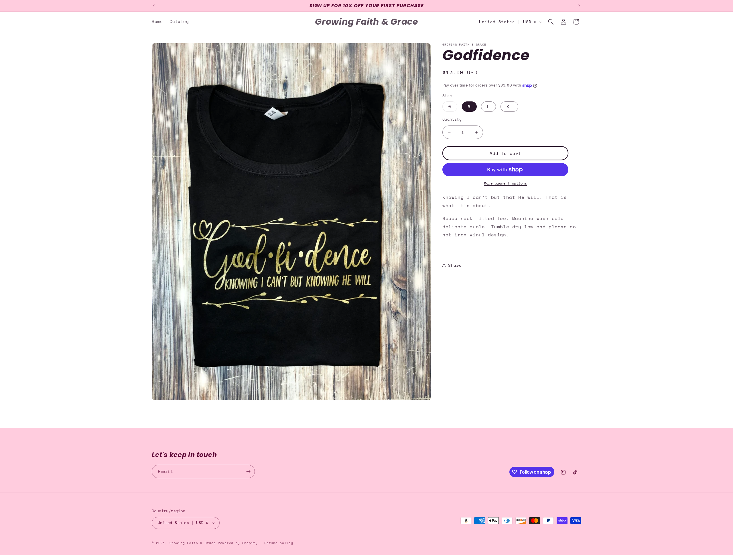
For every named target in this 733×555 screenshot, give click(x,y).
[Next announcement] (579, 5)
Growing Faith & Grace (193, 543)
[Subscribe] (248, 471)
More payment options (505, 183)
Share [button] (455, 265)
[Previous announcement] (153, 5)
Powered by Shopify (238, 543)
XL (509, 106)
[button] (551, 21)
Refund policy (278, 543)
